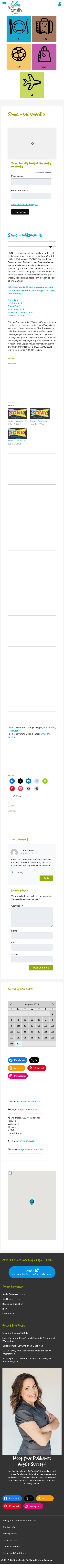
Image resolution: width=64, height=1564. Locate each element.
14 (45, 1025)
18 (25, 1031)
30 (11, 1043)
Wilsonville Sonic (16, 315)
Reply (46, 878)
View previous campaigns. (24, 204)
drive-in (12, 736)
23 (11, 1037)
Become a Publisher (12, 1303)
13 (39, 1025)
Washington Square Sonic (21, 312)
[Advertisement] (32, 758)
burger (42, 733)
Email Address (19, 190)
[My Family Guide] (15, 14)
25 (25, 1037)
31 (18, 1043)
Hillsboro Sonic (15, 303)
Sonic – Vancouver (17, 420)
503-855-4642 (26, 1141)
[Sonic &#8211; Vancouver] (17, 413)
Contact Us (8, 1313)
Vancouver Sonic (16, 309)
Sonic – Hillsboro (16, 440)
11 (25, 1025)
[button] (32, 1202)
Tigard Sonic (14, 306)
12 (32, 1025)
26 (32, 1037)
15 (52, 1025)
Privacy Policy (10, 1533)
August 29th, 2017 (29, 853)
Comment (17, 905)
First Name (18, 176)
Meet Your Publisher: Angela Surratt (32, 1461)
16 (11, 1031)
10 (18, 1025)
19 (32, 1031)
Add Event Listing (11, 1299)
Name (15, 930)
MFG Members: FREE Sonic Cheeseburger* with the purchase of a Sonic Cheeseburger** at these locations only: (31, 290)
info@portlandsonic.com (30, 1149)
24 (18, 1037)
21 (45, 1031)
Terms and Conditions (14, 1553)
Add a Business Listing (14, 1294)
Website (15, 954)
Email (14, 942)
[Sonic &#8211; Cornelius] (40, 413)
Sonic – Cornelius (39, 420)
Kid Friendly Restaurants (29, 1101)
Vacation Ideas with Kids (15, 1333)
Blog (4, 1308)
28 (45, 1037)
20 (39, 1031)
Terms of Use (10, 1540)
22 (52, 1031)
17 (18, 1031)
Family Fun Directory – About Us (19, 1520)
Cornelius (13, 300)
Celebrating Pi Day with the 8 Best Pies (22, 1345)
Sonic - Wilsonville (25, 235)
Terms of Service (11, 1546)
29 (52, 1037)
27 (39, 1037)
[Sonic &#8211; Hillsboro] (17, 433)
